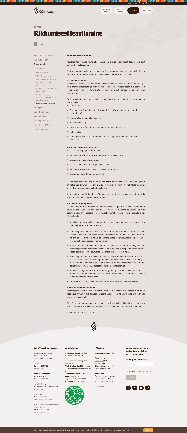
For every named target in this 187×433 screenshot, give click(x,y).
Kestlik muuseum (42, 129)
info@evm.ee (39, 369)
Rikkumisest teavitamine (45, 104)
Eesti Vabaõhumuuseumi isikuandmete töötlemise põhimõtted (46, 82)
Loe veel (125, 430)
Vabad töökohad (41, 112)
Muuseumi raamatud (43, 55)
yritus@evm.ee (39, 389)
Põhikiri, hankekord (43, 72)
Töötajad (38, 108)
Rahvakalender (41, 60)
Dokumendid (40, 64)
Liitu (131, 377)
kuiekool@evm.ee (40, 412)
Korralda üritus (39, 384)
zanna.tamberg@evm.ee (43, 399)
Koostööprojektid (42, 125)
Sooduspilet (99, 361)
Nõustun (140, 371)
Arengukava (40, 68)
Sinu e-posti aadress (135, 359)
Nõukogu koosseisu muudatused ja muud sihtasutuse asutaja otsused (46, 97)
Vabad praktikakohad (43, 120)
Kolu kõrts (38, 394)
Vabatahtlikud (40, 116)
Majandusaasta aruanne (45, 76)
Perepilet (98, 363)
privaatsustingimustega (143, 371)
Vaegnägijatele (132, 3)
